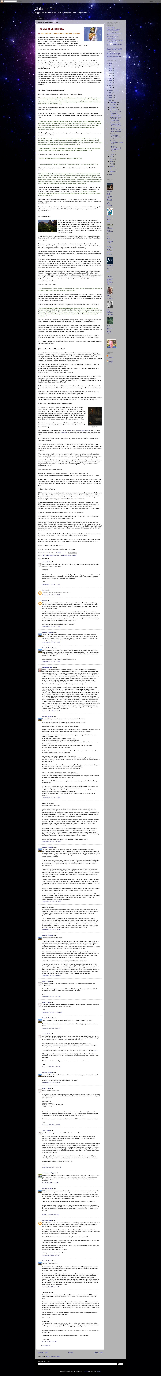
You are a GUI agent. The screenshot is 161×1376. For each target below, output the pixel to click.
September (113, 109)
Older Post (98, 1353)
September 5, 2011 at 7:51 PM (51, 797)
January (112, 171)
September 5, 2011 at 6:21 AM (51, 711)
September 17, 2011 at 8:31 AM (51, 841)
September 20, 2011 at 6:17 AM (51, 1067)
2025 (110, 65)
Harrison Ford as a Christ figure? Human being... (115, 119)
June (111, 159)
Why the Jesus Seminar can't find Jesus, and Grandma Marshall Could (114, 55)
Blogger (99, 1371)
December (113, 102)
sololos (87, 1371)
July (111, 156)
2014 (110, 93)
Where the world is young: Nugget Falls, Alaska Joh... (116, 124)
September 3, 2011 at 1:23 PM (51, 584)
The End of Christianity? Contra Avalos (116, 142)
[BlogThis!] (70, 553)
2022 (110, 73)
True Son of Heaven (65, 430)
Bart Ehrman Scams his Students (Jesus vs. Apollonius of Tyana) (110, 279)
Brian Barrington (47, 667)
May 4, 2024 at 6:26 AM (49, 1341)
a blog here (64, 432)
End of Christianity (48, 555)
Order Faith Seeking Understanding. (113, 37)
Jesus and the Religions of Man (80, 430)
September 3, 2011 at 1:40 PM (51, 595)
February (113, 169)
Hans (44, 590)
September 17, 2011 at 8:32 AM (51, 901)
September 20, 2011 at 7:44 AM (51, 1167)
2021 (110, 75)
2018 (110, 83)
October (112, 107)
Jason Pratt (46, 562)
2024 (110, 68)
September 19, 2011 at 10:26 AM (52, 1012)
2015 (110, 90)
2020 (110, 78)
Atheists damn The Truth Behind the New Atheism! (110, 250)
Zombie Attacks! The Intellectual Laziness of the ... (116, 113)
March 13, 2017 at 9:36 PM (50, 1183)
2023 (110, 70)
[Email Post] (65, 552)
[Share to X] (72, 553)
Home (40, 18)
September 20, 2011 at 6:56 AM (51, 1082)
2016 (110, 88)
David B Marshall (47, 632)
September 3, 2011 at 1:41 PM (51, 626)
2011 (110, 100)
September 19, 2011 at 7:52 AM (51, 929)
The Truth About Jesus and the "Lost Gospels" (115, 41)
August (112, 154)
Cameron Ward (47, 1220)
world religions (72, 555)
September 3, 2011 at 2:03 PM (51, 661)
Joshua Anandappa (48, 1173)
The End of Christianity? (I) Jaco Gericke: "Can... (115, 149)
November (113, 105)
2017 (110, 85)
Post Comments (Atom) (53, 1356)
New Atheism (63, 555)
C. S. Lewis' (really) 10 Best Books (110, 312)
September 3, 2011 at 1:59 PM (51, 642)
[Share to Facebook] (74, 553)
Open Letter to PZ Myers (109, 297)
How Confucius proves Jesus (109, 219)
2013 (110, 95)
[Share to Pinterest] (76, 553)
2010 (110, 174)
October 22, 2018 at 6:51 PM (50, 1255)
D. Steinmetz (110, 357)
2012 (110, 98)
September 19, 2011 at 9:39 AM (51, 996)
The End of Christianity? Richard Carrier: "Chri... (115, 136)
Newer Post (42, 1353)
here (95, 1050)
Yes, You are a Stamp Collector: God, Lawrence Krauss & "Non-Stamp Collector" (109, 198)
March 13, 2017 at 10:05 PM (50, 1214)
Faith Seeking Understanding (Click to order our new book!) (113, 29)
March (112, 166)
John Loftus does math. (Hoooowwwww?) (110, 240)
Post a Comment (45, 1345)
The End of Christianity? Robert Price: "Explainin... (116, 130)
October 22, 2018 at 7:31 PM (50, 1287)
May (111, 161)
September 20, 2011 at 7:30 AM (51, 1125)
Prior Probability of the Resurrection (110, 230)
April (111, 164)
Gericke (56, 555)
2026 (110, 63)
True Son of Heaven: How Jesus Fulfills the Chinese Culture (114, 49)
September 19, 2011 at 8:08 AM (51, 975)
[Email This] (69, 553)
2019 (110, 80)
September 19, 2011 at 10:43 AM (52, 1028)
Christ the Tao (45, 9)
